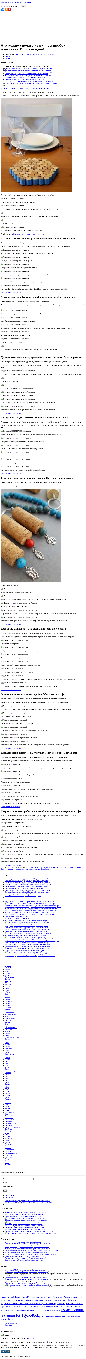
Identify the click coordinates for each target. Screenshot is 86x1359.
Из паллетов (9, 1013)
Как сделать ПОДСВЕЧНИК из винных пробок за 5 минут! (26, 74)
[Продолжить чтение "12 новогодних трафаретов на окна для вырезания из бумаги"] (27, 922)
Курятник (8, 1026)
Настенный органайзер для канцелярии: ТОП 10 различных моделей (29, 1231)
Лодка (7, 1088)
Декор (7, 994)
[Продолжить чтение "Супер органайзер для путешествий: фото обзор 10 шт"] (25, 1229)
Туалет (7, 1022)
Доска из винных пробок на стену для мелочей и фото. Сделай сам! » (26, 869)
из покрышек (8, 1315)
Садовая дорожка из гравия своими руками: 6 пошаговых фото (27, 943)
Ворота (7, 1005)
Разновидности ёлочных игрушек (20, 1310)
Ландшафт (8, 1144)
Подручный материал (13, 1127)
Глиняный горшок (11, 1071)
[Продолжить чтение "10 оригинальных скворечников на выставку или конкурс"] (26, 1222)
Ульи (6, 983)
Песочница (9, 1029)
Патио (7, 1033)
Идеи (7, 975)
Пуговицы (9, 1106)
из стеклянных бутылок (52, 1316)
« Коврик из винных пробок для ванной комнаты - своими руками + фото (54, 867)
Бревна (7, 1059)
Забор (7, 988)
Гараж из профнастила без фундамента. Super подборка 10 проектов (29, 954)
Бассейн (8, 1148)
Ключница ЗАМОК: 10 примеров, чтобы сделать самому (25, 1270)
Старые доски (10, 1018)
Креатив (8, 1142)
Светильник (9, 1056)
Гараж (7, 1140)
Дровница (8, 1046)
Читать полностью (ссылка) (11, 292)
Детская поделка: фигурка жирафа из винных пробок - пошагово (28, 70)
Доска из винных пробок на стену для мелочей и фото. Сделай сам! (29, 81)
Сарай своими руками (45, 1310)
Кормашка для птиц (12, 1037)
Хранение (8, 1099)
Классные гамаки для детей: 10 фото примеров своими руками (27, 1201)
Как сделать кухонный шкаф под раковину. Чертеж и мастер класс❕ (30, 912)
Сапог (7, 1091)
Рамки (7, 1105)
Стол (7, 1090)
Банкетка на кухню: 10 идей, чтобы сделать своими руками (26, 881)
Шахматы (8, 1125)
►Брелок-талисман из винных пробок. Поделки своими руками (28, 76)
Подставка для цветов (50, 1306)
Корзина (8, 1073)
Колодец (8, 981)
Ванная (7, 1084)
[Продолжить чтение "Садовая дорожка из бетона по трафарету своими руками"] (26, 926)
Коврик (7, 1114)
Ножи (7, 1097)
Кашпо (7, 1016)
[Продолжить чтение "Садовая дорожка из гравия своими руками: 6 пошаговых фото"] (28, 944)
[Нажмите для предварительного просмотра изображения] (25, 88)
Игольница (9, 1118)
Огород (7, 1003)
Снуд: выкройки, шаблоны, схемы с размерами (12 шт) (24, 1256)
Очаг (7, 1043)
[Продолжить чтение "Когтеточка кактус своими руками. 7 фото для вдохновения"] (27, 929)
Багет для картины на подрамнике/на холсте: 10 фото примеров (28, 883)
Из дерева (8, 1138)
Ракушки (8, 1108)
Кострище (8, 1044)
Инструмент (9, 1054)
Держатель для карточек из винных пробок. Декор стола (25, 77)
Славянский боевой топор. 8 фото (17, 916)
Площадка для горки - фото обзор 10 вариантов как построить (27, 894)
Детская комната (11, 1153)
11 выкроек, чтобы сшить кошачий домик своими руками (25, 935)
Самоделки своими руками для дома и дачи (28, 234)
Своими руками (10, 977)
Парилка (8, 1136)
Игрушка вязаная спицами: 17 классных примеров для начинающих (29, 901)
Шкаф (7, 1082)
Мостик (8, 1165)
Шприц (7, 1135)
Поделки (8, 1020)
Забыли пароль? (10, 1195)
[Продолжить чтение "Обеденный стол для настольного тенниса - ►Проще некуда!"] (28, 933)
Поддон (8, 999)
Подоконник (9, 1150)
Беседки (8, 968)
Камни (7, 1065)
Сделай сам (9, 1011)
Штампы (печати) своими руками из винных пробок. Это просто (28, 68)
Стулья (7, 1039)
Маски (7, 1095)
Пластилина (9, 1112)
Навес (7, 1163)
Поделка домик (34, 1306)
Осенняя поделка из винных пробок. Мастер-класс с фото (25, 79)
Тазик (7, 1067)
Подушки (8, 1121)
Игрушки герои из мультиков (40, 1297)
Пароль (5, 1183)
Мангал (7, 1031)
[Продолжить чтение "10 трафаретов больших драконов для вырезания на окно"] (26, 1214)
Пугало (7, 986)
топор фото (7, 1319)
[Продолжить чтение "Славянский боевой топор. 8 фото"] (18, 918)
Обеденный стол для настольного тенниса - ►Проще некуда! (27, 931)
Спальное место (10, 1101)
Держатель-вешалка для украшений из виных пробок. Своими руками (30, 72)
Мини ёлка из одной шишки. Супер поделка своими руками (26, 1252)
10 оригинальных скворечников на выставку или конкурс (26, 1220)
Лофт (7, 1050)
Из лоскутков (10, 1120)
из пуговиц (28, 1315)
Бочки (7, 1041)
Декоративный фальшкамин (14, 1297)
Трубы (7, 979)
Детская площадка (11, 1123)
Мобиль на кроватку (59, 1300)
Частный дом (9, 1007)
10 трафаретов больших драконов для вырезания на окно (25, 1212)
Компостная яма (11, 1028)
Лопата (7, 1161)
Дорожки (8, 1001)
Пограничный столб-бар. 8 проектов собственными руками (26, 886)
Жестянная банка (11, 1014)
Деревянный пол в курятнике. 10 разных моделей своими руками (28, 884)
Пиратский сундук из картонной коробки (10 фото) (23, 1216)
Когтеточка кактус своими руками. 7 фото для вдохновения (26, 928)
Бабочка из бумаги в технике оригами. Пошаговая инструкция (27, 946)
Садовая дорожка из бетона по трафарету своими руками (25, 924)
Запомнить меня (8, 1187)
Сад (6, 1063)
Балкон (7, 1093)
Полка (7, 1052)
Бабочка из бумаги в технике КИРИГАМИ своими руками (26, 1277)
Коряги (7, 1058)
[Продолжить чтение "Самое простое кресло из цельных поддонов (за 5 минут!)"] (26, 952)
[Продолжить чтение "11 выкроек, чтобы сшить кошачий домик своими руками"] (26, 937)
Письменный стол (18, 1306)
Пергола (8, 1075)
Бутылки (8, 966)
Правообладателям (11, 1323)
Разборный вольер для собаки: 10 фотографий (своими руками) (27, 892)
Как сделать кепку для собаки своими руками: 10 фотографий (27, 1247)
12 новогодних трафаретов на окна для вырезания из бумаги (26, 920)
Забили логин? (10, 1197)
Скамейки (8, 996)
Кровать (8, 1086)
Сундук (7, 1159)
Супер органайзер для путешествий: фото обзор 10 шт (24, 1227)
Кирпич (8, 984)
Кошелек (46, 1300)
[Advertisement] (43, 26)
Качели (7, 1009)
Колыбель (8, 1155)
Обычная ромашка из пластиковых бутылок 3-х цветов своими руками (30, 1245)
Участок (8, 998)
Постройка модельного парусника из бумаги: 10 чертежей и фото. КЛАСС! (32, 1250)
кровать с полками (71, 1316)
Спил (7, 1069)
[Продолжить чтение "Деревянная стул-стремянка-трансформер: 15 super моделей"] (27, 1285)
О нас (7, 1327)
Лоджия (8, 1151)
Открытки (8, 1110)
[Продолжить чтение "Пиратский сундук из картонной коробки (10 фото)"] (24, 1218)
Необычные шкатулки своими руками (44, 1303)
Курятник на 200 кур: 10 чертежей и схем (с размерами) (25, 888)
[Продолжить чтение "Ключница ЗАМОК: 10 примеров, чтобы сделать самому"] (26, 1272)
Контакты (8, 1325)
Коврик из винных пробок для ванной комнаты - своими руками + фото (31, 83)
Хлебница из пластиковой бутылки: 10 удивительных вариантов (28, 1249)
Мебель (7, 992)
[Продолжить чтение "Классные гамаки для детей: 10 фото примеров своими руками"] (28, 1202)
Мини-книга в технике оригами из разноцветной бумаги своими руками (31, 909)
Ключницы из (77, 1297)
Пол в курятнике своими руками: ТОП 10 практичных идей (26, 879)
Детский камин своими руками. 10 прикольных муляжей (25, 1258)
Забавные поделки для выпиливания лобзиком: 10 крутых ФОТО (28, 890)
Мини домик (9, 1131)
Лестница (8, 1146)
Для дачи (8, 969)
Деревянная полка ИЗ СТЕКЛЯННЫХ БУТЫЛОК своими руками (29, 1243)
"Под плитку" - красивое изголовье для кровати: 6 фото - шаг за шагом (30, 1254)
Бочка (7, 990)
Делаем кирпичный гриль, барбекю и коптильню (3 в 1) (25, 1260)
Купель (7, 1080)
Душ (6, 1024)
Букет (7, 1133)
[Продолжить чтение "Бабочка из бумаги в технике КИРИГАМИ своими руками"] (27, 1279)
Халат (58, 1310)
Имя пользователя (9, 1179)
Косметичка (37, 1300)
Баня (6, 1078)
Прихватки (65, 1306)
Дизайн (7, 1076)
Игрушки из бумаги (62, 1297)
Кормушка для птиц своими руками (16, 1300)
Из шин (7, 971)
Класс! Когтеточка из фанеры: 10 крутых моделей (23, 896)
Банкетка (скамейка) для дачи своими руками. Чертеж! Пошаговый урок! (31, 939)
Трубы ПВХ (9, 1116)
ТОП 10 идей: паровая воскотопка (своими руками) (23, 1224)
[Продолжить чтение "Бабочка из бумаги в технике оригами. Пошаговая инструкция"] (28, 948)
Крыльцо (8, 1157)
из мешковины (72, 1310)
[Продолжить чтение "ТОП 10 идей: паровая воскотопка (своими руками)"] (24, 1226)
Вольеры (8, 1103)
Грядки (7, 973)
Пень (7, 1061)
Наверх (3, 871)
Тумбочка (8, 1129)
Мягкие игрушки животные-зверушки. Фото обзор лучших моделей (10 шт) (32, 905)
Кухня (7, 1035)
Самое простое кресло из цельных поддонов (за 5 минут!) (25, 950)
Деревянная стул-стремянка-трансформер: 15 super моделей (26, 1283)
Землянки (8, 1048)
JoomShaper (30, 1338)
